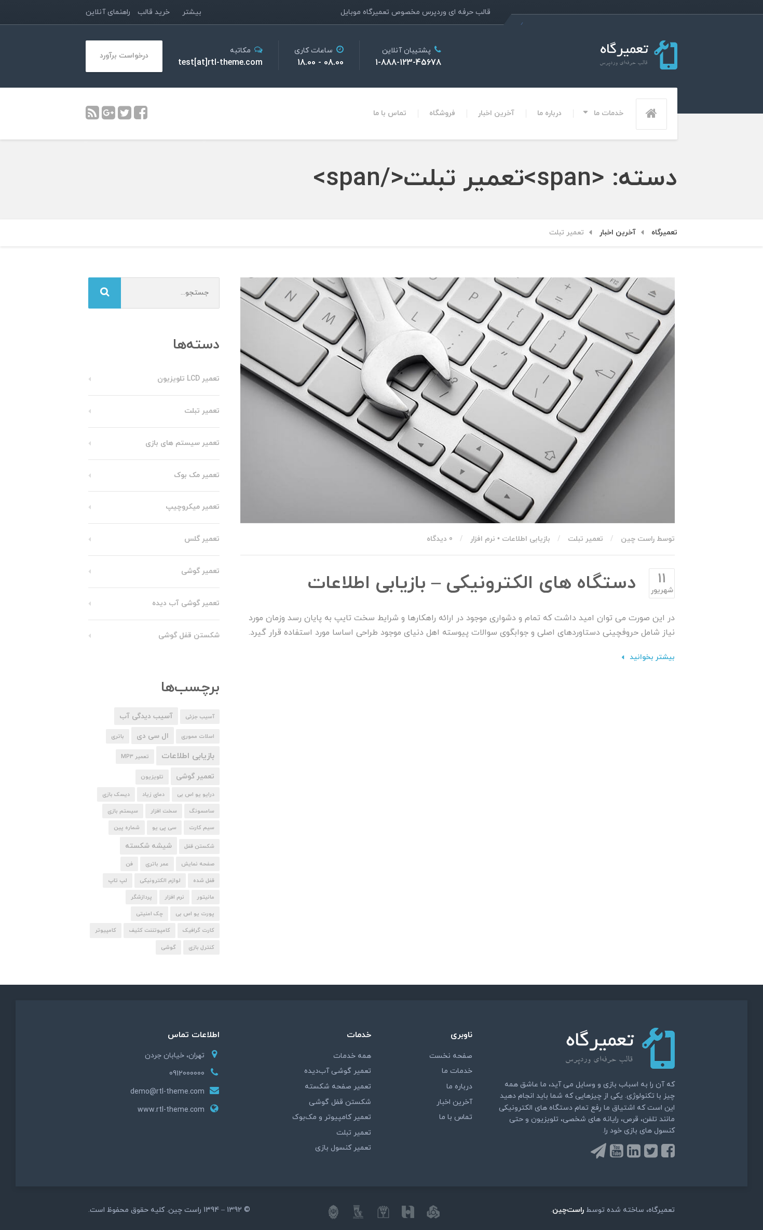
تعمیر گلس (202, 539)
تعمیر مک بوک (197, 475)
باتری (117, 736)
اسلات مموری (197, 736)
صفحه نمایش (197, 864)
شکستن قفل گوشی (189, 635)
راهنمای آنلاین (108, 12)
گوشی (168, 948)
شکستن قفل (199, 846)
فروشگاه (442, 113)
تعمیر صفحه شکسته (338, 1087)
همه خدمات (352, 1056)
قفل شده (203, 881)
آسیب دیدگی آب (146, 716)
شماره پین (127, 828)
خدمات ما (608, 113)
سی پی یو (164, 828)
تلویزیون (152, 777)
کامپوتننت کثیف (149, 930)
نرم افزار (482, 539)
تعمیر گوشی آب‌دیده (337, 1071)
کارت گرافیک (198, 930)
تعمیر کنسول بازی (343, 1148)
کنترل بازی (201, 948)
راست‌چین (568, 1210)
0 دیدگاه (440, 539)
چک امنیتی (149, 914)
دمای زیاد (153, 795)
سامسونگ (201, 811)
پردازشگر (141, 897)
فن (129, 864)
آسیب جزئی (199, 717)
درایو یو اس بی (195, 795)
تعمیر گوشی (200, 571)
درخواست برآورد (124, 56)
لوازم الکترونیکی (160, 881)
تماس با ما (389, 113)
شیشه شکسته (148, 846)
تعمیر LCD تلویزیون (188, 379)
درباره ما (549, 113)
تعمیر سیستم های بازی (182, 443)
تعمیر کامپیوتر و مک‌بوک (331, 1117)
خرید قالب (154, 12)
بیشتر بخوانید (652, 657)
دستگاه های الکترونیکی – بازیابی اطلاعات (472, 583)
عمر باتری (157, 864)
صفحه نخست (450, 1056)
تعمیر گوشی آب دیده (186, 603)
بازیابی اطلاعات (526, 539)
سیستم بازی (122, 811)
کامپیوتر (105, 930)
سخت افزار (164, 811)
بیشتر (191, 12)
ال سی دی (153, 736)
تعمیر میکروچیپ (193, 507)
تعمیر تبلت (585, 539)
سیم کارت (201, 828)
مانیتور (205, 897)
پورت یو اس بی (194, 914)
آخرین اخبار (496, 113)
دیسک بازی (116, 795)
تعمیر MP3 (135, 757)
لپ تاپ (117, 881)
